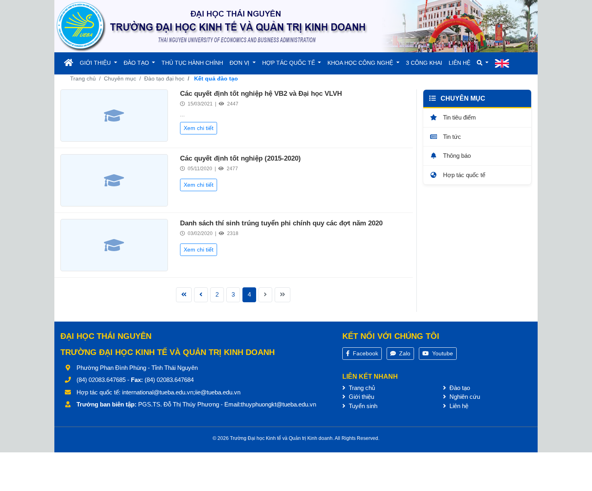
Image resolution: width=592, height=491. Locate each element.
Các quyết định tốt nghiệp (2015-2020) (240, 158)
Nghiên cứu (464, 396)
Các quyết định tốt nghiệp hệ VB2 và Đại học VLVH (261, 93)
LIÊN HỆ (459, 63)
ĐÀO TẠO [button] (137, 63)
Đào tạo (459, 387)
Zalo (403, 353)
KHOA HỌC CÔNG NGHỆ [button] (361, 63)
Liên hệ (458, 405)
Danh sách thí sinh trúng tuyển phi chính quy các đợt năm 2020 (281, 223)
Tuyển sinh (362, 405)
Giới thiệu (360, 396)
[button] (483, 63)
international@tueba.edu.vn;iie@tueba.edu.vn (181, 392)
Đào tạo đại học (164, 78)
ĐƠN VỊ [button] (240, 63)
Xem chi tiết (198, 128)
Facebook (364, 353)
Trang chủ (83, 78)
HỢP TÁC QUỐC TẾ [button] (289, 63)
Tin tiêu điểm (458, 117)
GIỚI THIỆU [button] (96, 63)
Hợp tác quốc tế (463, 174)
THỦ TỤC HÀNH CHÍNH (192, 63)
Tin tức (451, 136)
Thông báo (456, 155)
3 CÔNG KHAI (424, 63)
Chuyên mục (120, 78)
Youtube (442, 353)
